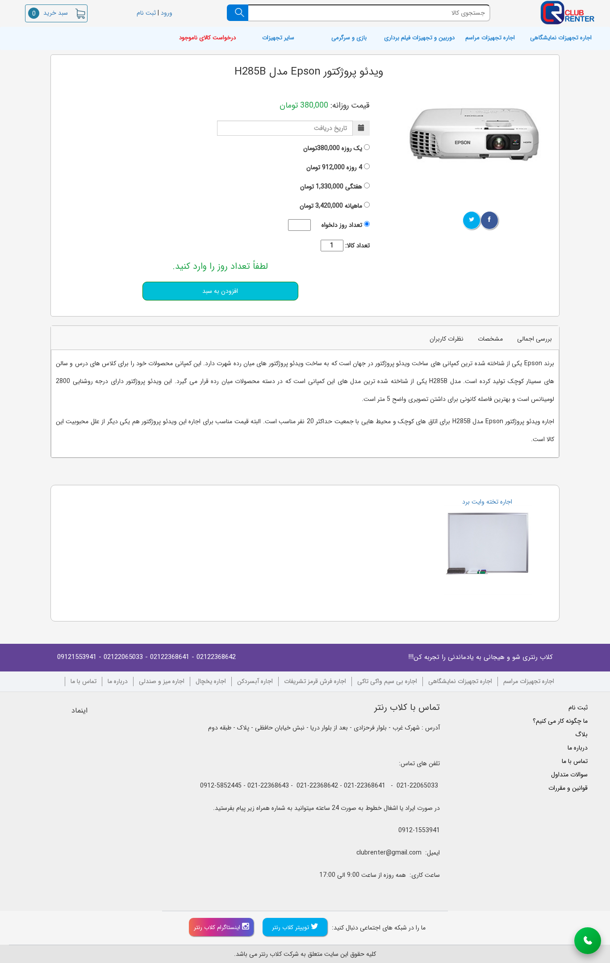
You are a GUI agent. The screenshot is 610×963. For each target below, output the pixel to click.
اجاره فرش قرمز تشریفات (315, 681)
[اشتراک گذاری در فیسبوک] (489, 220)
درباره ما (118, 681)
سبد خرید (50, 13)
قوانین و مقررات (568, 788)
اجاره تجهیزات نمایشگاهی (561, 38)
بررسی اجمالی (534, 339)
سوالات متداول (569, 775)
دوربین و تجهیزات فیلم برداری (419, 38)
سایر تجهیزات (278, 38)
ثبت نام (145, 13)
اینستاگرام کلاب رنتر (218, 927)
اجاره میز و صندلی (161, 681)
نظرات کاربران (447, 339)
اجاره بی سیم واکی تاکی (387, 681)
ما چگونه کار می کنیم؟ (560, 721)
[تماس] (587, 940)
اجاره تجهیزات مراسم (490, 38)
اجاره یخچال (211, 681)
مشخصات (490, 339)
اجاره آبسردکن (255, 681)
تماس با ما (83, 681)
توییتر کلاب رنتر (291, 927)
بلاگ (581, 734)
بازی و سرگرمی (349, 38)
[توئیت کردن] (471, 220)
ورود (167, 13)
